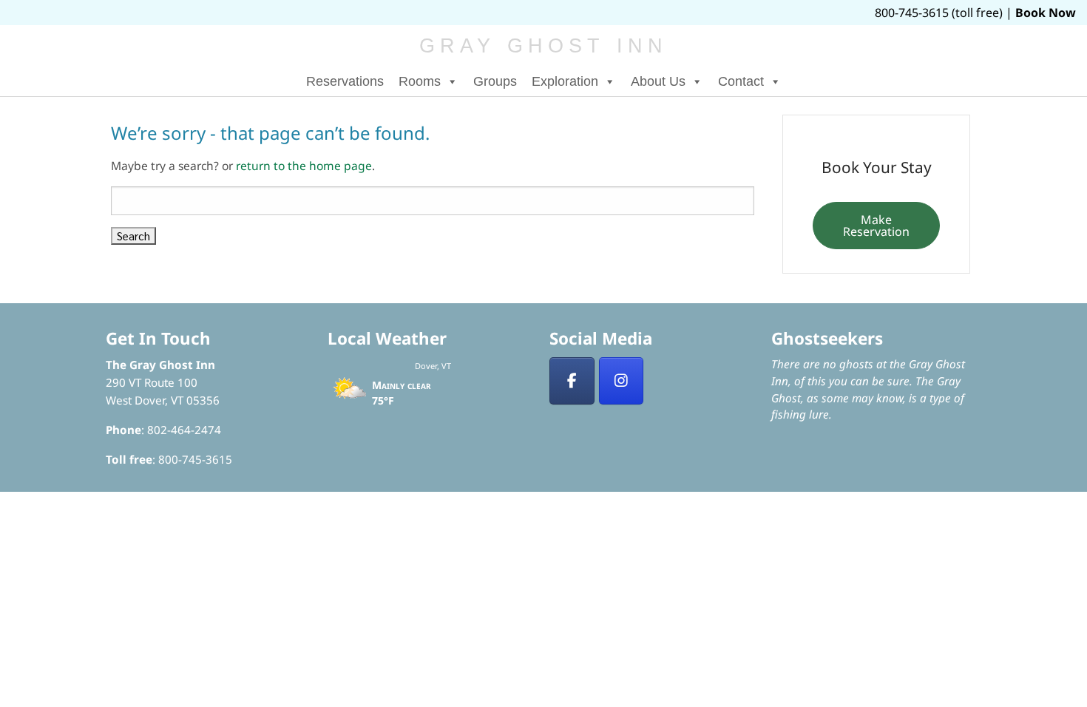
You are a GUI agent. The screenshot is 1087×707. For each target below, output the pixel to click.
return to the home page (304, 166)
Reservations (345, 81)
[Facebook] (572, 381)
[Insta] (621, 381)
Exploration (565, 81)
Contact (741, 81)
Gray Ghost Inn (543, 46)
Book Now (1045, 12)
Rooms (420, 81)
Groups (495, 81)
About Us (658, 81)
